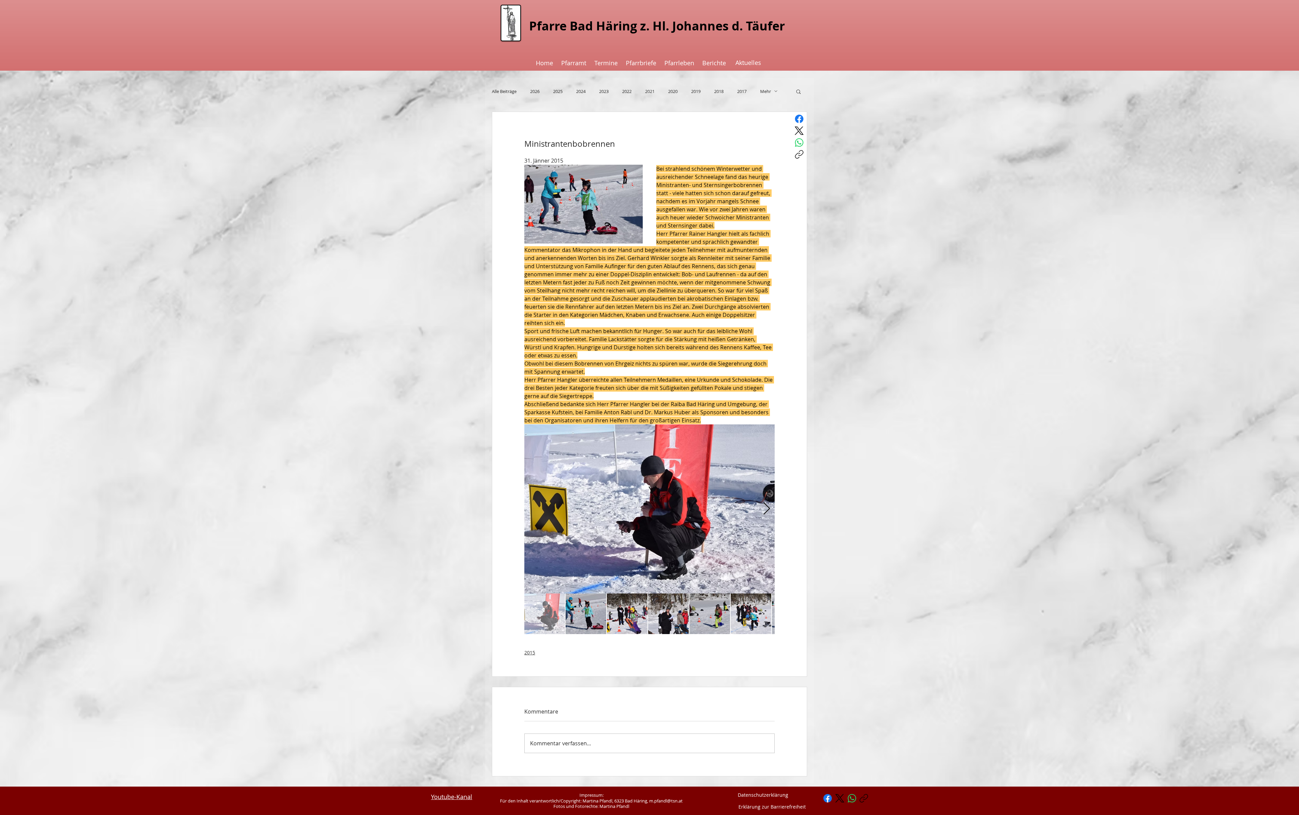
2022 (627, 91)
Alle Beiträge (504, 91)
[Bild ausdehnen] (649, 508)
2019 (696, 91)
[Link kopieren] (799, 154)
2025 (558, 91)
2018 (719, 91)
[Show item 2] (586, 613)
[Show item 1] (544, 613)
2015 (529, 652)
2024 (581, 91)
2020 (673, 91)
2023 (604, 91)
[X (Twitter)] (799, 130)
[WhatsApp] (799, 142)
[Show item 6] (751, 613)
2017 (742, 91)
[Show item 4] (668, 613)
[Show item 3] (627, 613)
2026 (535, 91)
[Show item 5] (709, 613)
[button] (798, 91)
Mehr (765, 91)
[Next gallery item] (767, 508)
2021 (650, 91)
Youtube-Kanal (451, 797)
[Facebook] (799, 119)
